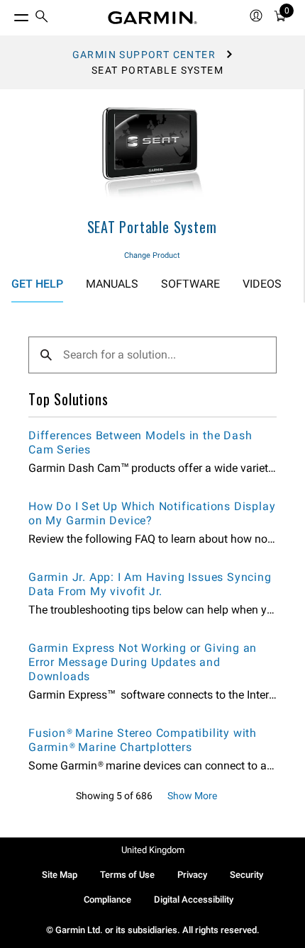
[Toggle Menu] (8, 14)
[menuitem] (41, 18)
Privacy (192, 874)
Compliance (107, 899)
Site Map (59, 874)
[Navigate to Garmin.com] (152, 17)
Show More (192, 795)
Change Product (152, 255)
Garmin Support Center (144, 54)
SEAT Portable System (152, 226)
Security (246, 874)
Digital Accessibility (193, 899)
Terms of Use (127, 874)
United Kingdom (152, 850)
